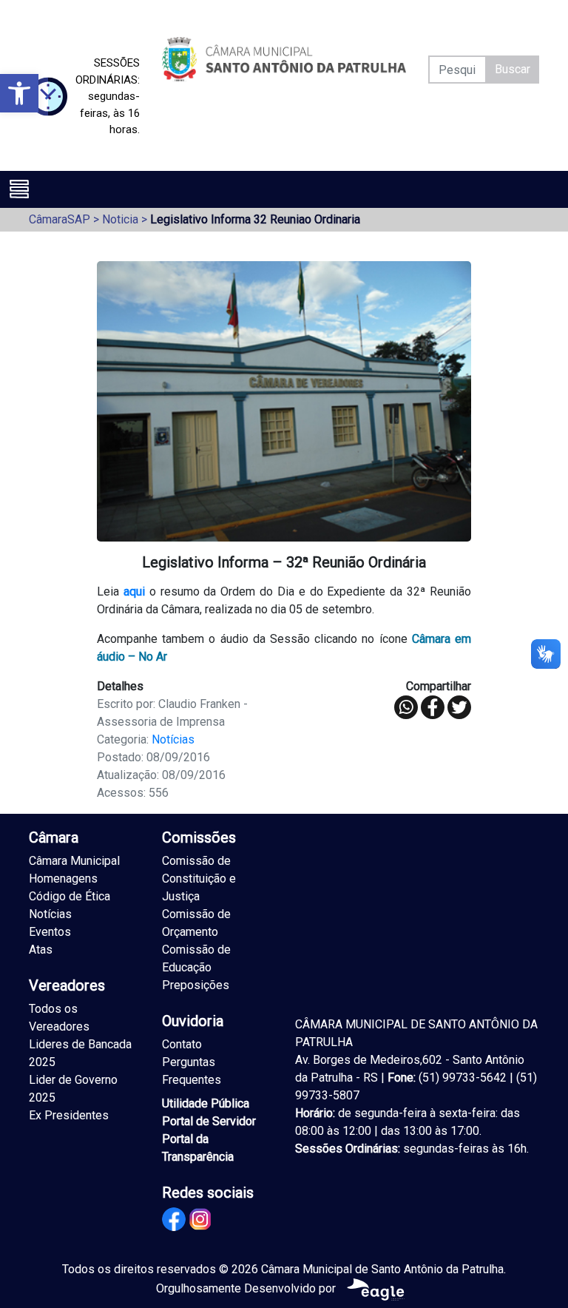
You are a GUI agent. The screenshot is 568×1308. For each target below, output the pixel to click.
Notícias (173, 739)
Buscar (512, 69)
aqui (134, 591)
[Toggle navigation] (19, 188)
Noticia (120, 219)
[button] (19, 93)
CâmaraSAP (59, 219)
